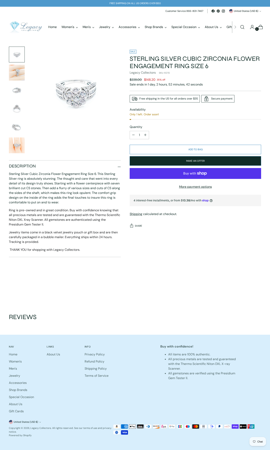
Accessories (18, 383)
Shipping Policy (96, 368)
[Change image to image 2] (17, 73)
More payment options (195, 187)
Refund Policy (94, 361)
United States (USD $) (246, 11)
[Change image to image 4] (17, 109)
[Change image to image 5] (17, 127)
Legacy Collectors (143, 72)
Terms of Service (97, 376)
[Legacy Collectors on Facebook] (213, 11)
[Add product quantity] (133, 135)
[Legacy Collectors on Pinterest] (218, 11)
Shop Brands (18, 390)
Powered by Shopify (20, 435)
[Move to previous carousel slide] (248, 292)
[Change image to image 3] (17, 91)
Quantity (136, 127)
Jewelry (14, 376)
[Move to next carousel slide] (257, 291)
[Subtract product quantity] (145, 135)
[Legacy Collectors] (25, 27)
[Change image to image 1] (17, 54)
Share (138, 225)
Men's (13, 368)
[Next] (235, 27)
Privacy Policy (95, 354)
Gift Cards (16, 411)
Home (13, 354)
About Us (15, 404)
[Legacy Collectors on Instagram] (223, 11)
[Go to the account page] (251, 27)
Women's (15, 361)
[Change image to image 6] (17, 145)
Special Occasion (21, 397)
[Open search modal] (242, 27)
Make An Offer (195, 161)
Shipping (136, 214)
